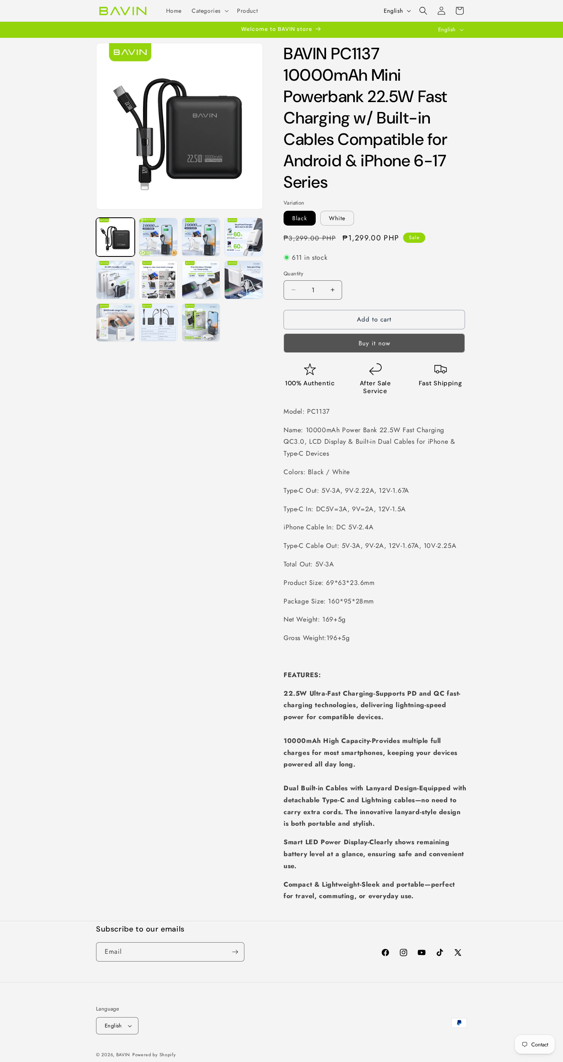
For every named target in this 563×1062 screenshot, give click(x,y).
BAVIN (123, 1054)
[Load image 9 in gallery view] (115, 322)
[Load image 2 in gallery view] (158, 237)
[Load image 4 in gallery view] (243, 237)
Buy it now (374, 343)
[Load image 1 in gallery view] (115, 237)
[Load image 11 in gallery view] (201, 322)
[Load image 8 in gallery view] (243, 280)
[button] (209, 10)
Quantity (293, 273)
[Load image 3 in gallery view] (201, 237)
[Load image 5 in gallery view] (115, 280)
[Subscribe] (235, 952)
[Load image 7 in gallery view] (201, 280)
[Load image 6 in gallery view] (158, 280)
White (337, 218)
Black (299, 218)
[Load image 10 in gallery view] (158, 322)
